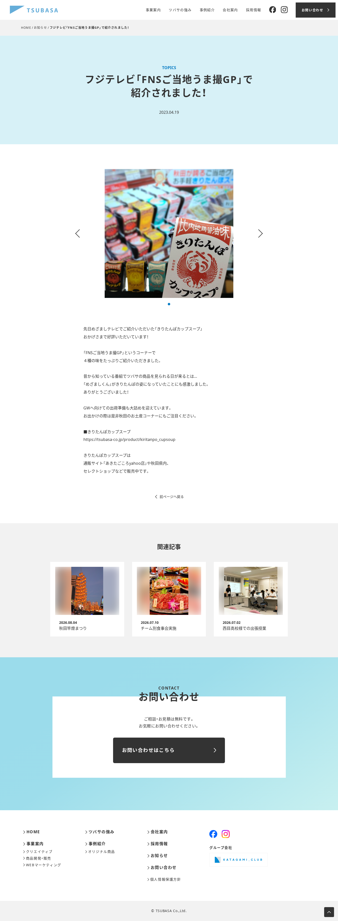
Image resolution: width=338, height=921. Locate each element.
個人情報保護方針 (165, 879)
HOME (26, 28)
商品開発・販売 (38, 858)
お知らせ (40, 28)
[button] (169, 304)
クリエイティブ (39, 851)
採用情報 (253, 10)
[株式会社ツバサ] (34, 10)
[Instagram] (284, 10)
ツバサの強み (180, 10)
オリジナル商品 (101, 851)
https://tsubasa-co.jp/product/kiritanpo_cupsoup (129, 439)
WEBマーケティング (43, 865)
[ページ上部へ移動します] (329, 912)
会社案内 (230, 10)
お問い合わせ (164, 868)
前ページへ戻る (172, 496)
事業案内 (153, 10)
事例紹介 (207, 10)
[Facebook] (272, 10)
